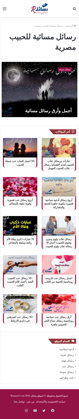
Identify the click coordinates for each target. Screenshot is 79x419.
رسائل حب (68, 366)
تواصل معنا (19, 401)
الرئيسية (69, 25)
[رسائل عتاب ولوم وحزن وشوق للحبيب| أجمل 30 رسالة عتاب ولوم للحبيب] (59, 226)
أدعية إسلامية (67, 349)
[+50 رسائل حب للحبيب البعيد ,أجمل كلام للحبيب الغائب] (20, 265)
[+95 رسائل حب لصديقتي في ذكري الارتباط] (20, 304)
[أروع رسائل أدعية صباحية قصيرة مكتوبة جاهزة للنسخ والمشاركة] (59, 187)
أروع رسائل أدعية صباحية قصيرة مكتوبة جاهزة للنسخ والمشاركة (58, 204)
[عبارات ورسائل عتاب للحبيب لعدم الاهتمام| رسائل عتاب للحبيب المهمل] (59, 147)
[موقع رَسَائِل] (39, 9)
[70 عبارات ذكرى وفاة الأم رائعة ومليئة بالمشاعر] (20, 226)
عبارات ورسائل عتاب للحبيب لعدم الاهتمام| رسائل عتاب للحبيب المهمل (59, 165)
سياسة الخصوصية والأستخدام (50, 401)
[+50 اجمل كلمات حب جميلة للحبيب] (20, 147)
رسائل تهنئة (67, 360)
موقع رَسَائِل (37, 395)
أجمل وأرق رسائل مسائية (48, 110)
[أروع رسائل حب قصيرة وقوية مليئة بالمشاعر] (20, 187)
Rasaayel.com (17, 395)
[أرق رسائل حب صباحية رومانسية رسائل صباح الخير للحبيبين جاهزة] (59, 304)
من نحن (30, 401)
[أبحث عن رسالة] (74, 10)
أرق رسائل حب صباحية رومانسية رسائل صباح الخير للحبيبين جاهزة (59, 321)
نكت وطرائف (66, 377)
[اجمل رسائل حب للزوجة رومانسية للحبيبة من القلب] (59, 265)
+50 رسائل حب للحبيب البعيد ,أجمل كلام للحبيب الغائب (20, 282)
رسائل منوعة (67, 372)
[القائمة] (4, 10)
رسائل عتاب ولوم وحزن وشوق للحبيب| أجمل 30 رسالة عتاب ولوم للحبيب (59, 243)
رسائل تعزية (67, 355)
